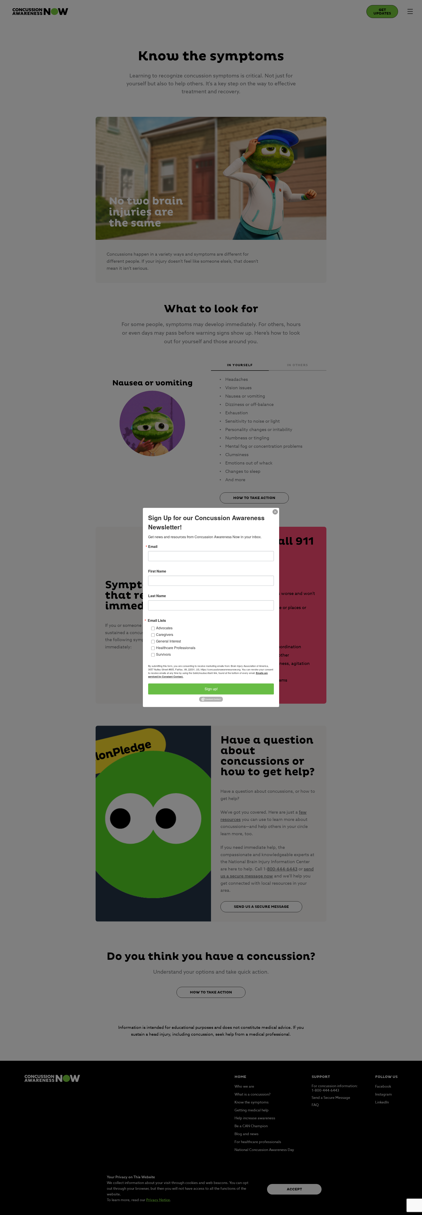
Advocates (164, 627)
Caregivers (164, 634)
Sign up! (211, 688)
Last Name (157, 596)
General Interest (168, 641)
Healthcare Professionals (175, 647)
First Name (157, 571)
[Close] (275, 511)
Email (152, 546)
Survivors (163, 654)
